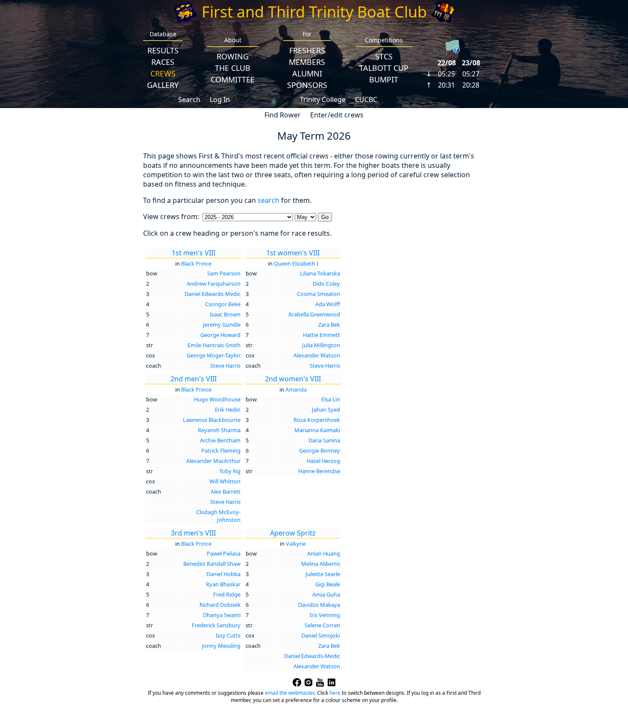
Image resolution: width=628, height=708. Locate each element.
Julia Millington (321, 345)
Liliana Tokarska (320, 273)
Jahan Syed (326, 409)
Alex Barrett (226, 491)
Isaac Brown (225, 314)
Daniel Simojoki (320, 635)
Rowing (233, 56)
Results (163, 50)
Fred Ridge (227, 594)
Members (307, 62)
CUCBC (366, 99)
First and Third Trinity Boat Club (314, 11)
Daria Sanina (324, 440)
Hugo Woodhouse (217, 399)
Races (162, 62)
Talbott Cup (383, 68)
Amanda (296, 389)
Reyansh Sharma (219, 430)
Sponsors (307, 85)
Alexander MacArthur (213, 461)
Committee (233, 79)
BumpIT (383, 79)
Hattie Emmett (321, 335)
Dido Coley (326, 283)
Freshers (307, 50)
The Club (232, 68)
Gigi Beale (327, 584)
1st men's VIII (193, 252)
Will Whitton (225, 481)
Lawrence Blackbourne (212, 420)
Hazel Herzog (323, 461)
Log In (220, 99)
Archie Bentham (220, 440)
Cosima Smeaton (318, 294)
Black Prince (196, 263)
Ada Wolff (327, 304)
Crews (163, 73)
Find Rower (282, 115)
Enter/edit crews (337, 115)
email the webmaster (289, 692)
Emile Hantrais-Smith (214, 345)
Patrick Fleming (221, 450)
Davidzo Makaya (319, 605)
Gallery (163, 85)
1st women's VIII (293, 252)
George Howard (220, 335)
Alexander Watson (316, 355)
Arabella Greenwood (314, 314)
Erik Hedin (228, 409)
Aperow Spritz (293, 533)
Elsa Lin (330, 399)
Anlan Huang (323, 553)
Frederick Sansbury (216, 625)
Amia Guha (326, 594)
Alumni (307, 73)
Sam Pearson (224, 273)
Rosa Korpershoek (316, 420)
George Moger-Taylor (214, 355)
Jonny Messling (221, 645)
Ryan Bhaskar (223, 584)
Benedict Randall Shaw (212, 564)
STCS (384, 56)
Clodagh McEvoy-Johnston (218, 516)
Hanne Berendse (319, 471)
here (334, 692)
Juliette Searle (322, 574)
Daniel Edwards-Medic (213, 294)
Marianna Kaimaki (317, 430)
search (268, 200)
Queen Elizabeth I (296, 263)
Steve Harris (225, 365)
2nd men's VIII (193, 378)
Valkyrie (296, 543)
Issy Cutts (228, 635)
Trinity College (323, 99)
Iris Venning (325, 615)
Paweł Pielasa (224, 553)
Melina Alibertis (320, 564)
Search (189, 99)
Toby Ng (230, 471)
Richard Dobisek (220, 605)
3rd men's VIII (193, 533)
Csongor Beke (223, 304)
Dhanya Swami (222, 615)
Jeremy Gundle (222, 324)
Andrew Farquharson (214, 283)
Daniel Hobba (223, 574)
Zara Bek (329, 324)
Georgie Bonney (319, 450)
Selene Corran (322, 625)
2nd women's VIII (293, 378)
